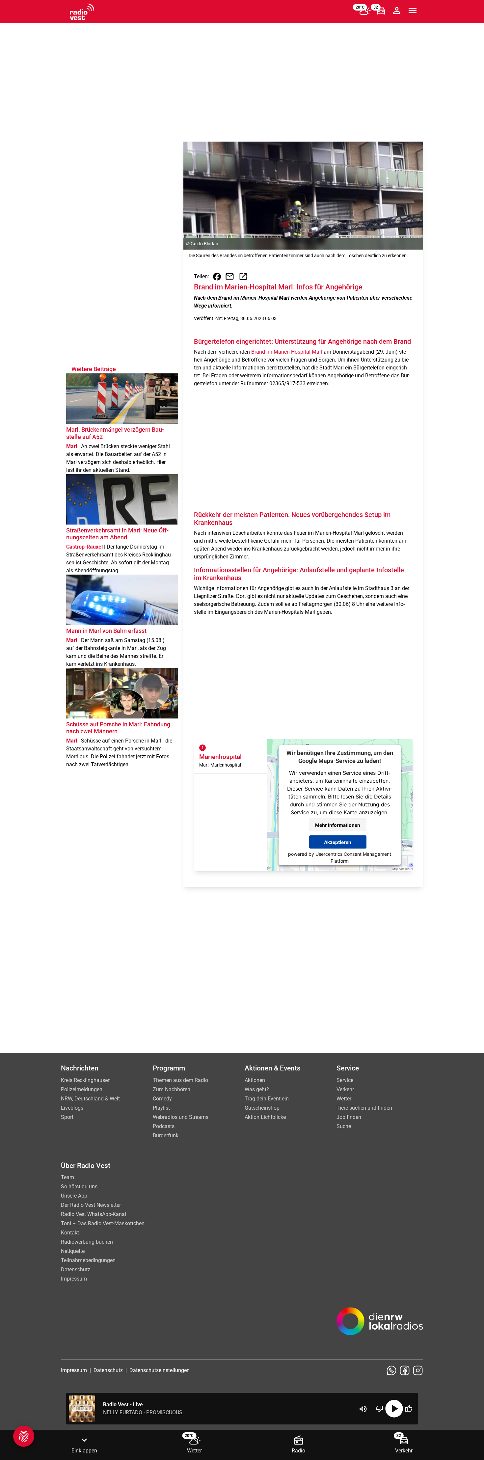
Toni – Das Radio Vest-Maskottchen (103, 1223)
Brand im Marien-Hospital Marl (287, 352)
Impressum (74, 1279)
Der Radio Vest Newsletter (91, 1205)
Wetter (343, 1098)
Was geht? (257, 1089)
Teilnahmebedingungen (88, 1260)
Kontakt (70, 1233)
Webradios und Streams (180, 1117)
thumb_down (380, 1409)
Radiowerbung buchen (87, 1242)
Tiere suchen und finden (364, 1108)
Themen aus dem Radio (180, 1080)
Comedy (162, 1098)
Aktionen (255, 1080)
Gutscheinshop (262, 1108)
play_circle (394, 1408)
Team (67, 1177)
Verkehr (345, 1089)
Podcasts (164, 1126)
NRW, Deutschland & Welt (90, 1098)
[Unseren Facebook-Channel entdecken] (404, 1370)
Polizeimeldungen (81, 1089)
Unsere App (74, 1196)
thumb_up (409, 1409)
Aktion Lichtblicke (265, 1117)
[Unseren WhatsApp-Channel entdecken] (391, 1370)
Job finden (348, 1117)
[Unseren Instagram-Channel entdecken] (418, 1370)
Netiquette (73, 1251)
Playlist (161, 1108)
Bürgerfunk (165, 1135)
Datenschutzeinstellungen (159, 1370)
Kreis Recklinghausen (86, 1080)
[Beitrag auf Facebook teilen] (217, 277)
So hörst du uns (79, 1186)
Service (344, 1080)
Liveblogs (72, 1108)
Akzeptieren (337, 842)
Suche (343, 1126)
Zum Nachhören (171, 1089)
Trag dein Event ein (267, 1098)
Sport (67, 1117)
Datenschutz (75, 1269)
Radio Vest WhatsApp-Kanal (93, 1214)
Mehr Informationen (337, 824)
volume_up (363, 1409)
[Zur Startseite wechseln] (82, 12)
